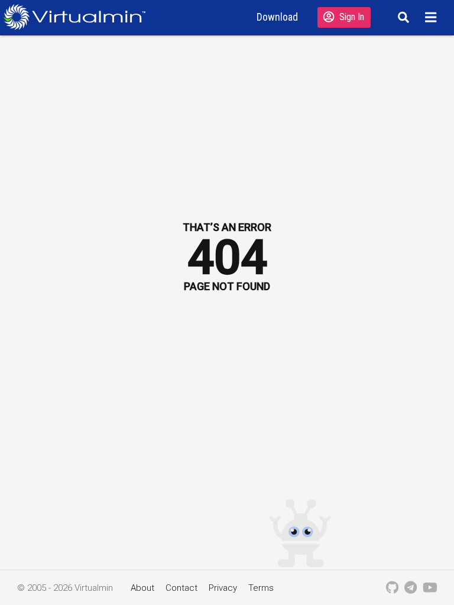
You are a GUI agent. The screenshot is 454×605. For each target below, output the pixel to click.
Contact (181, 588)
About (142, 588)
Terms (261, 588)
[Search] (402, 17)
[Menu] (432, 17)
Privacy (223, 588)
